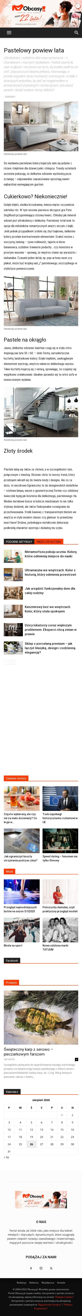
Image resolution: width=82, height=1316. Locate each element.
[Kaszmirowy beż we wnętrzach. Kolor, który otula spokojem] (13, 611)
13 (41, 1129)
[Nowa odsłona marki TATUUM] (60, 930)
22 (62, 1137)
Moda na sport (13, 945)
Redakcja (21, 1282)
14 (51, 1129)
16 (72, 1129)
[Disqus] (41, 722)
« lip (6, 1157)
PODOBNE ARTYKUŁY (19, 541)
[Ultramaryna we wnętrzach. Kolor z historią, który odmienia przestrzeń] (13, 574)
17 (9, 1137)
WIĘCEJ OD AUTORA (49, 541)
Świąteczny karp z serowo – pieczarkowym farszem (28, 1051)
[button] (9, 33)
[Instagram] (41, 1268)
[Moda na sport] (22, 930)
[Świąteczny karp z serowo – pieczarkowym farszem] (41, 1017)
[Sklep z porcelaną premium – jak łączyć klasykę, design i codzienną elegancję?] (13, 648)
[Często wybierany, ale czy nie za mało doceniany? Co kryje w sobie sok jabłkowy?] (22, 798)
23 (72, 1137)
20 (41, 1137)
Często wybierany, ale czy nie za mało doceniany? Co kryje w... (20, 818)
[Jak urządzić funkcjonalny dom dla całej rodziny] (13, 593)
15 (62, 1129)
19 (31, 1137)
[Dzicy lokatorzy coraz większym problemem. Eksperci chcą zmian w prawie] (13, 629)
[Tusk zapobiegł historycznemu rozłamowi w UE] (60, 798)
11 (20, 1129)
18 (20, 1137)
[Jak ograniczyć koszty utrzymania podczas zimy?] (22, 841)
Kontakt (61, 1282)
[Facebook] (31, 1268)
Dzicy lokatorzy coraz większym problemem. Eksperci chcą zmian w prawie (51, 629)
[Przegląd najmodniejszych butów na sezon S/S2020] (22, 891)
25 (20, 1144)
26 (31, 1144)
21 (51, 1137)
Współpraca (48, 1282)
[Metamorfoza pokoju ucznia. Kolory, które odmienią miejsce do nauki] (13, 556)
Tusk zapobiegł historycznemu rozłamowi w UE (60, 818)
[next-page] (12, 662)
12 (31, 1129)
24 (9, 1144)
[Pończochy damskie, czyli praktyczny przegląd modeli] (60, 891)
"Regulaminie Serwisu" (50, 1304)
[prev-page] (6, 662)
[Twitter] (51, 1268)
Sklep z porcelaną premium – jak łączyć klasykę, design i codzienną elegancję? (50, 648)
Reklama (34, 1282)
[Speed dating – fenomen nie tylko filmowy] (60, 841)
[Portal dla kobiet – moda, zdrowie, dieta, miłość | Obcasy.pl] (41, 14)
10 (9, 1129)
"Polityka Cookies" (64, 1297)
